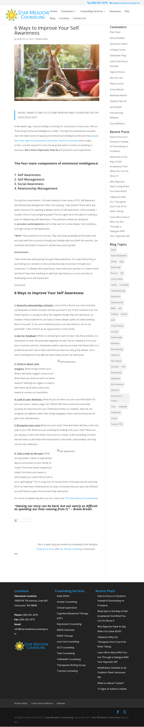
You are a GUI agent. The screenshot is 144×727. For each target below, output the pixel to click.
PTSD (123, 367)
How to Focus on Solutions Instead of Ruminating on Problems (111, 600)
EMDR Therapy (65, 635)
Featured (114, 314)
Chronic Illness (116, 279)
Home (53, 11)
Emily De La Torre (25, 39)
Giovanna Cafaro (119, 43)
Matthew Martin (118, 95)
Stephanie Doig (118, 55)
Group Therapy (117, 326)
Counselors (67, 11)
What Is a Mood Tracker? (110, 683)
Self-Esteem (115, 378)
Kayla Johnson (117, 71)
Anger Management (119, 255)
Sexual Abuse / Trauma (116, 398)
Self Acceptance (117, 384)
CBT (121, 273)
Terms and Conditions (42, 703)
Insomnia (114, 332)
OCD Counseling (65, 647)
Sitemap (61, 703)
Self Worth (115, 390)
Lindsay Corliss (118, 49)
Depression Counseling (69, 624)
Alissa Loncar (117, 83)
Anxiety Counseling (67, 601)
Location (64, 18)
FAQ (126, 11)
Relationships (42, 39)
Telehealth (123, 406)
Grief (113, 320)
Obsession (115, 355)
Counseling (124, 285)
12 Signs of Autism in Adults (112, 688)
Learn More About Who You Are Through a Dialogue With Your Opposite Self (120, 227)
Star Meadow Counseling (59, 717)
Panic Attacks (116, 361)
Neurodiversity (117, 349)
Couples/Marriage (118, 291)
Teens (113, 406)
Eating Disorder (117, 302)
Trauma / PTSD (117, 424)
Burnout (114, 273)
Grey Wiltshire (117, 123)
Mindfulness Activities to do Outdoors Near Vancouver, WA (111, 672)
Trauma (114, 418)
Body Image (116, 267)
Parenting (115, 367)
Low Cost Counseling (68, 641)
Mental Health (116, 337)
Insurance (115, 11)
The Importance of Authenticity (81, 498)
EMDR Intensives (66, 629)
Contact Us (79, 18)
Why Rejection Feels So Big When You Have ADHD (119, 186)
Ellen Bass (115, 32)
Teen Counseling (66, 653)
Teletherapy (116, 412)
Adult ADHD (63, 596)
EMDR (113, 308)
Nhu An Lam (116, 77)
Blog (52, 18)
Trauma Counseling (67, 670)
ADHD (113, 250)
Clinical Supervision (67, 607)
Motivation (115, 343)
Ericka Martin (117, 89)
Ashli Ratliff (116, 107)
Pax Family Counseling (71, 549)
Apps (122, 261)
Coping (114, 285)
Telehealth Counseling (69, 659)
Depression (115, 296)
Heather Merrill (118, 101)
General (124, 314)
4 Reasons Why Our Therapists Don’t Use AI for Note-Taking (111, 642)
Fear (120, 308)
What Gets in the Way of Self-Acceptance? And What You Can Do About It (119, 166)
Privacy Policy (20, 703)
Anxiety (114, 261)
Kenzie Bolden (117, 38)
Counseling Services (91, 11)
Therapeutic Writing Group (71, 665)
